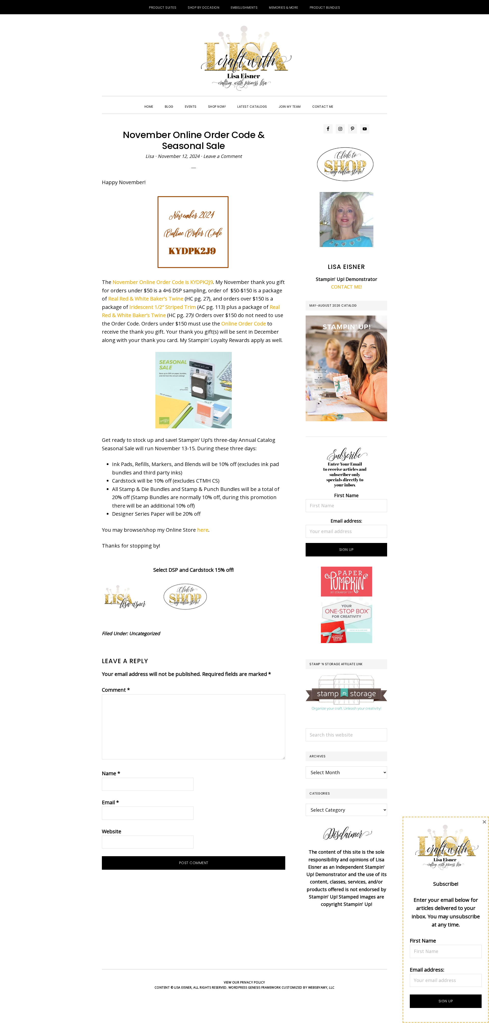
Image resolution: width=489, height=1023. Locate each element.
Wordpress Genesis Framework (254, 987)
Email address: (346, 521)
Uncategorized (144, 633)
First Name (346, 495)
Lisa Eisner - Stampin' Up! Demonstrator (244, 58)
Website (111, 831)
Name (111, 773)
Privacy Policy (252, 982)
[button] (345, 102)
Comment (116, 689)
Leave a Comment (222, 156)
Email (110, 802)
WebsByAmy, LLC (321, 987)
